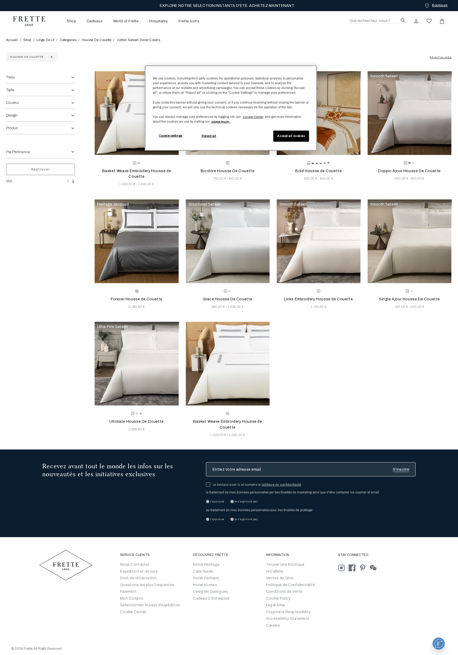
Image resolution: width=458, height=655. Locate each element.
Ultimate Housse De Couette (136, 422)
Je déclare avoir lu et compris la (256, 485)
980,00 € (219, 307)
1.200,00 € (127, 184)
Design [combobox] (11, 115)
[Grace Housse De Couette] (228, 241)
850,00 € (417, 178)
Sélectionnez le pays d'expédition (150, 605)
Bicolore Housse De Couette (228, 171)
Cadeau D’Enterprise (211, 598)
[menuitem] (64, 21)
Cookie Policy (278, 598)
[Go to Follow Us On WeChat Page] (375, 568)
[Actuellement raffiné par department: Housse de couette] (51, 57)
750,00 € (220, 178)
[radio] (139, 163)
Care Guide (203, 571)
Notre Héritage (206, 565)
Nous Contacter (134, 565)
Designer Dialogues (210, 592)
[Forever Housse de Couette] (136, 241)
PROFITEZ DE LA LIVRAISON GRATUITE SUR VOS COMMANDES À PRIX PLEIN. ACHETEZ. (227, 6)
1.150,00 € (318, 307)
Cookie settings (170, 135)
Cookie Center (133, 612)
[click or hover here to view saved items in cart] (442, 21)
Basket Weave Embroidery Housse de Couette (136, 174)
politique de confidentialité (281, 485)
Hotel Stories (205, 585)
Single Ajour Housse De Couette (409, 299)
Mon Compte (131, 598)
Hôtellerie (274, 571)
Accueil (12, 40)
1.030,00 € (236, 307)
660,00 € (402, 178)
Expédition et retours (139, 571)
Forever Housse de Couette (136, 299)
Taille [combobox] (10, 90)
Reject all (209, 135)
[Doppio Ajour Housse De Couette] (409, 113)
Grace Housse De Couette (227, 299)
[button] (439, 644)
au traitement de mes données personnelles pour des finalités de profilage (259, 510)
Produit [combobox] (12, 128)
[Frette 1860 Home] (26, 21)
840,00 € (326, 178)
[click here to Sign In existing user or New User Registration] (416, 21)
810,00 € (235, 178)
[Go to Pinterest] (364, 568)
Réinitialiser (441, 57)
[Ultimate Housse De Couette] (136, 364)
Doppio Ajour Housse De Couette (409, 171)
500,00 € (417, 307)
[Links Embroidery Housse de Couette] (318, 241)
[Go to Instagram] (343, 568)
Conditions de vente (284, 592)
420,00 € (402, 307)
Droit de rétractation (138, 578)
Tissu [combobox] (10, 77)
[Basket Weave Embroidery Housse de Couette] (136, 113)
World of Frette (126, 21)
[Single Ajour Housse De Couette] (409, 241)
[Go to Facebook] (354, 568)
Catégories (68, 40)
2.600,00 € (137, 429)
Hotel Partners (206, 578)
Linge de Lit (45, 40)
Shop (27, 40)
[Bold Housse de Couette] (318, 113)
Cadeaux (95, 21)
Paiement (128, 592)
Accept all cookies (291, 135)
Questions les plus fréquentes (147, 585)
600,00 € (311, 178)
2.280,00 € (137, 307)
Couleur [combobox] (12, 103)
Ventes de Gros (280, 578)
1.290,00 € (146, 184)
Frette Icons (188, 21)
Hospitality (158, 21)
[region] (231, 108)
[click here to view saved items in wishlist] (429, 21)
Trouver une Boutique (285, 565)
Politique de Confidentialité (290, 585)
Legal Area (275, 605)
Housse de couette (97, 40)
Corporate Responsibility (288, 612)
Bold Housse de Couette (318, 171)
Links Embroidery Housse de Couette (318, 299)
